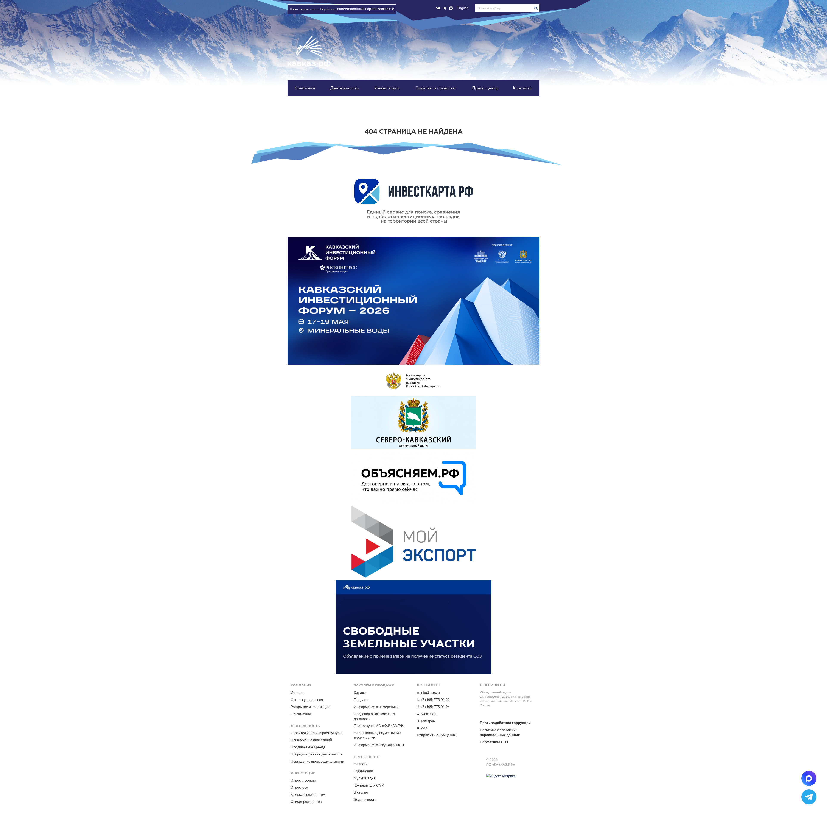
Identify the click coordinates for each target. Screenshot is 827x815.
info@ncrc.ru (430, 692)
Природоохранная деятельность (317, 754)
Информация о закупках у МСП (379, 745)
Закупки (360, 692)
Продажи (361, 700)
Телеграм (427, 721)
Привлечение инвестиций (311, 740)
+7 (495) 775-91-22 (435, 700)
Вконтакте (428, 714)
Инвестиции (386, 88)
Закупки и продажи (435, 88)
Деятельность (344, 88)
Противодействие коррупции (505, 723)
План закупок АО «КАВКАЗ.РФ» (379, 726)
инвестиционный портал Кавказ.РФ (365, 9)
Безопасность (365, 799)
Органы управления (307, 700)
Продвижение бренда (308, 747)
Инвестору (299, 787)
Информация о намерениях (376, 707)
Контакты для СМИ (369, 785)
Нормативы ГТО (494, 742)
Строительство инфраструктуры (316, 733)
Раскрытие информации (310, 707)
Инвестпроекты (303, 780)
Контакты (522, 88)
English (462, 8)
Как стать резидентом (308, 794)
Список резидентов (306, 802)
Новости (360, 764)
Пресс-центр (485, 88)
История (297, 692)
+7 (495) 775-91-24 (435, 707)
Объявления (301, 714)
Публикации (363, 771)
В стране (361, 792)
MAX (424, 728)
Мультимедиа (364, 778)
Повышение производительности (317, 761)
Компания (305, 88)
